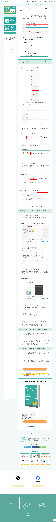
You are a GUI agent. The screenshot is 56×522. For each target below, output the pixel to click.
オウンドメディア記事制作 (11, 502)
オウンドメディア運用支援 (28, 502)
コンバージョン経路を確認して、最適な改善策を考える (31, 53)
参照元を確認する (26, 51)
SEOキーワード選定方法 (43, 504)
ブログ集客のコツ (42, 503)
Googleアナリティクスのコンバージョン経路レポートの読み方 (10, 44)
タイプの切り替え (8, 40)
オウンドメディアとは (42, 502)
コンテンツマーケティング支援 (11, 503)
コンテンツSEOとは (42, 505)
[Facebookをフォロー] (35, 447)
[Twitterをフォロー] (27, 447)
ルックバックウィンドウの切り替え (29, 45)
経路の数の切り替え (26, 42)
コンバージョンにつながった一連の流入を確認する (32, 49)
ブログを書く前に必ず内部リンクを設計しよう (30, 55)
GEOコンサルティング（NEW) (27, 505)
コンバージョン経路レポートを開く (29, 39)
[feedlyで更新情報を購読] (42, 447)
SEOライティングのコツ (43, 506)
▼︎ (23, 35)
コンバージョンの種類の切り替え (10, 38)
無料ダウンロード (35, 421)
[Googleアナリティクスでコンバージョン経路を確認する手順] (33, 426)
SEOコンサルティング (27, 503)
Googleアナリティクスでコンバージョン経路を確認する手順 (32, 37)
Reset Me (26, 508)
